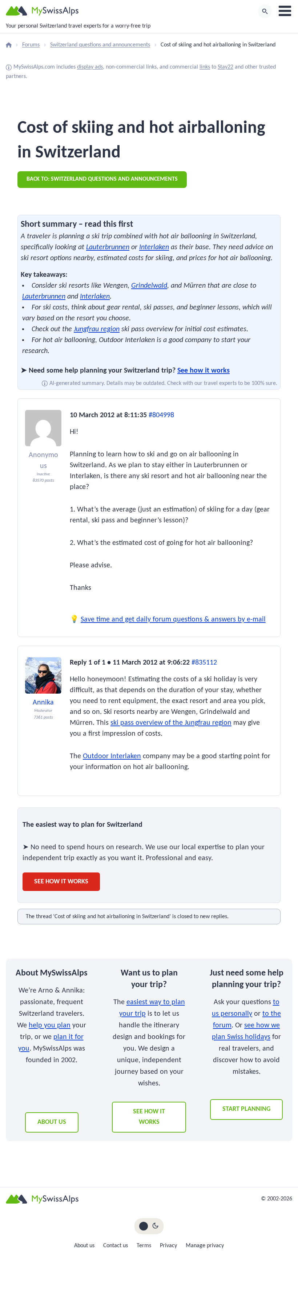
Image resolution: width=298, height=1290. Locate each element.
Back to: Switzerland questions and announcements (102, 179)
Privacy (168, 1246)
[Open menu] (285, 11)
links (205, 67)
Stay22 (225, 67)
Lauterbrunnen (107, 247)
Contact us (115, 1246)
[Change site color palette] (149, 1226)
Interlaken (154, 247)
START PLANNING (246, 1109)
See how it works (203, 370)
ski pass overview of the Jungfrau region (170, 723)
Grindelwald (149, 285)
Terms (144, 1246)
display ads (90, 67)
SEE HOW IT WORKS (149, 1117)
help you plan (50, 1025)
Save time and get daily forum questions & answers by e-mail (173, 619)
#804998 (161, 415)
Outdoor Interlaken (112, 756)
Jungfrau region (97, 329)
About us (51, 1122)
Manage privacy (205, 1246)
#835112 (204, 662)
